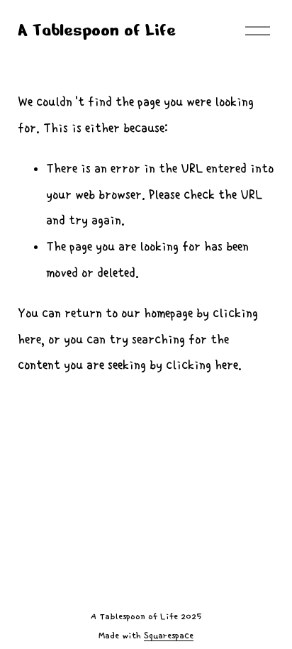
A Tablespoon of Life (97, 30)
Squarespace (168, 636)
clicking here (202, 364)
